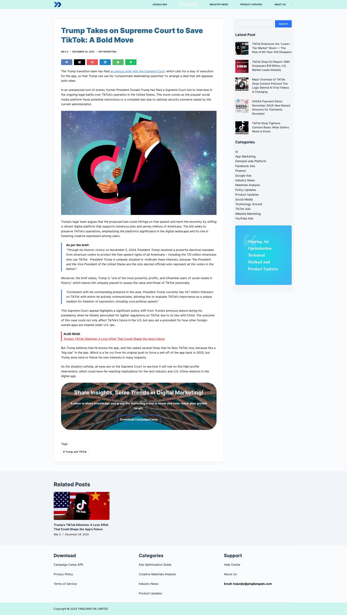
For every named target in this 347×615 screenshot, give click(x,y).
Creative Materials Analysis (157, 574)
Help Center (232, 564)
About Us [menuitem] (280, 4)
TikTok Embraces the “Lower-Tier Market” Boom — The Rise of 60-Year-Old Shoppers (272, 48)
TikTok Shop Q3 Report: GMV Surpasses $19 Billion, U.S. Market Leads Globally (271, 66)
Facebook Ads (245, 166)
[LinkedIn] (105, 62)
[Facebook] (66, 62)
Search (283, 23)
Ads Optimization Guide (155, 564)
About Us (230, 574)
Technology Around (248, 204)
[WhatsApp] (118, 62)
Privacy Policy (63, 574)
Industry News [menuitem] (219, 4)
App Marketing (107, 51)
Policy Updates (245, 190)
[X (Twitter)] (79, 62)
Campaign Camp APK (68, 564)
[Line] (130, 62)
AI (236, 151)
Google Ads (243, 175)
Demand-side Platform (250, 161)
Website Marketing (248, 213)
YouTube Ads (244, 218)
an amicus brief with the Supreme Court (138, 71)
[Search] (292, 4)
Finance (240, 170)
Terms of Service (65, 584)
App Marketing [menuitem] (188, 4)
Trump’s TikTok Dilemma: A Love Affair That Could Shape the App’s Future (114, 339)
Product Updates (247, 194)
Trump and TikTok (75, 451)
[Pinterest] (92, 62)
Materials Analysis (247, 185)
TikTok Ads (242, 209)
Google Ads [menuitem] (160, 4)
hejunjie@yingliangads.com (252, 584)
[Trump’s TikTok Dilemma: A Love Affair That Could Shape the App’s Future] (82, 506)
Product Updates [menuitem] (251, 4)
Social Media (244, 199)
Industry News (245, 180)
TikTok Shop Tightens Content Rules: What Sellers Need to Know (270, 127)
